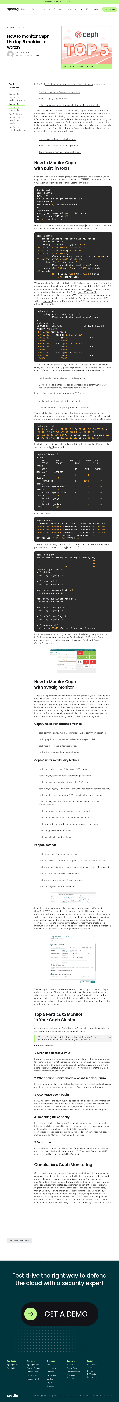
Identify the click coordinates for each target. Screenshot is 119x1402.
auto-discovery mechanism (94, 707)
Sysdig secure (13, 1364)
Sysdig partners (33, 1364)
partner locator (33, 1371)
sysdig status (72, 1368)
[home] (12, 9)
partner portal (33, 1379)
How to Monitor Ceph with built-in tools (16, 97)
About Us (51, 1364)
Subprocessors (73, 1396)
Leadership (51, 1368)
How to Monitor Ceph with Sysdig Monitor (16, 107)
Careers (50, 1371)
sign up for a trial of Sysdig (78, 1202)
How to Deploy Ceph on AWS (53, 98)
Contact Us (108, 1396)
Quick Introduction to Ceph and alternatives (59, 92)
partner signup (33, 1368)
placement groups (103, 295)
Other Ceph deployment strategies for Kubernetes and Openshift (69, 105)
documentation (73, 1371)
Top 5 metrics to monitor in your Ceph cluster (60, 152)
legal (49, 1382)
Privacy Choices (86, 1396)
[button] (24, 9)
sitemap (50, 1386)
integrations (32, 1375)
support (70, 1364)
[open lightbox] (73, 661)
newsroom (51, 1375)
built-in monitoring (57, 176)
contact (50, 1379)
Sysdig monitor (13, 1368)
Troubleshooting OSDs (80, 637)
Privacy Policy (62, 1396)
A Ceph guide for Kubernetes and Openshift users (69, 84)
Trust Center (97, 1396)
